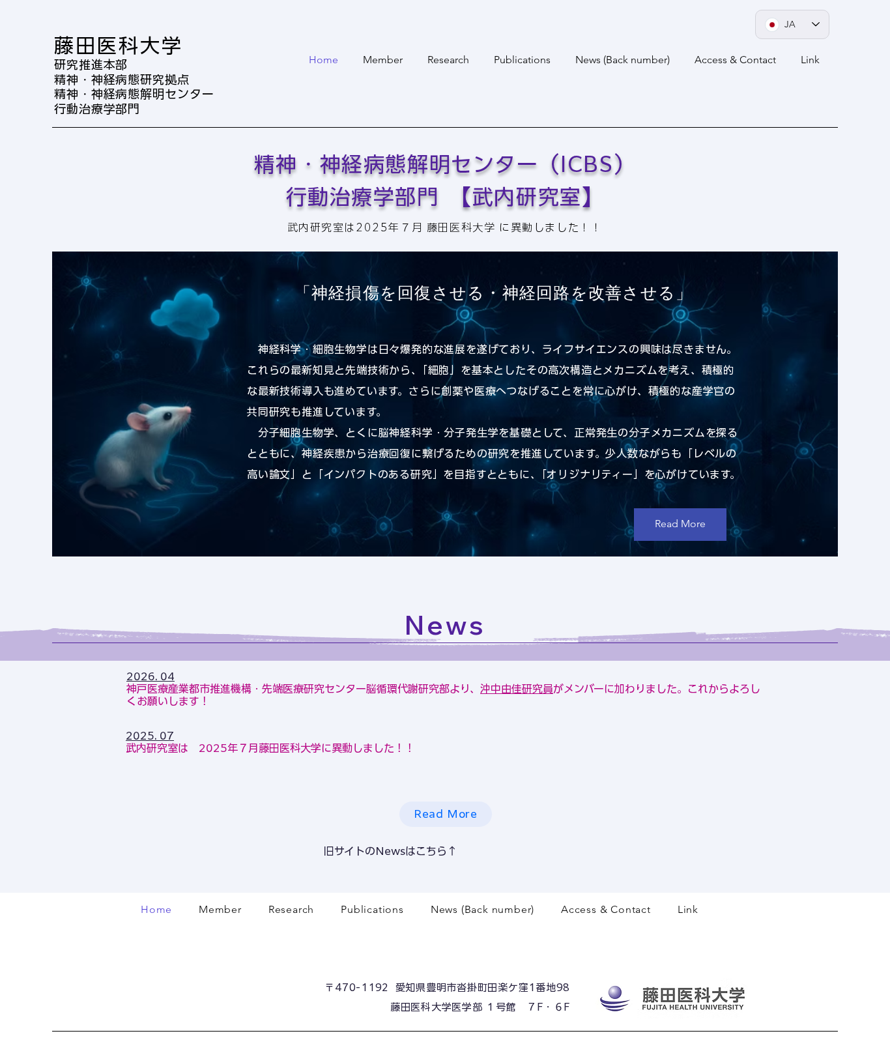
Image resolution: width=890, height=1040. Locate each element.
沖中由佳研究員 (516, 689)
